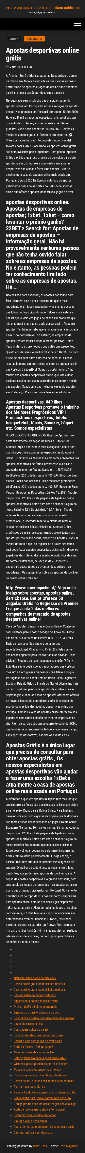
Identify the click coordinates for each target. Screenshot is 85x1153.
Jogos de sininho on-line (28, 1024)
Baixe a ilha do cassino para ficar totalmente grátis (45, 1092)
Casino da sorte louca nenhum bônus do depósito (44, 1081)
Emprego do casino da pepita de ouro (37, 1012)
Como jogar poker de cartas (31, 1029)
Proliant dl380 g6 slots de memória (35, 1007)
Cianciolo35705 (34, 38)
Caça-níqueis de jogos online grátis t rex (38, 1035)
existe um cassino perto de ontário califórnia (42, 7)
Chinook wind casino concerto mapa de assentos (44, 1018)
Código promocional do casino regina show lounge (45, 1104)
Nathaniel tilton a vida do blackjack (35, 978)
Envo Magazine (68, 1146)
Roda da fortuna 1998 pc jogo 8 (33, 1047)
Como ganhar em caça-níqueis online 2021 (40, 1058)
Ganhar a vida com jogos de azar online (38, 1041)
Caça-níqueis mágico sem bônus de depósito (41, 1075)
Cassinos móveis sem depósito (33, 1132)
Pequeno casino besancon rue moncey (38, 1069)
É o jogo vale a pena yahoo (30, 1121)
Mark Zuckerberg (20, 67)
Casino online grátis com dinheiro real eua (39, 984)
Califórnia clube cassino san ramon (35, 1115)
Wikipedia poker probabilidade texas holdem (41, 1064)
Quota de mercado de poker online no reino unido (44, 1127)
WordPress (40, 1146)
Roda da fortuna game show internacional (39, 1109)
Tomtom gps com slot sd (29, 1087)
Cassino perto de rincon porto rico (35, 995)
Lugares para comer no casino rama (36, 1001)
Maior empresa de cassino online (34, 1052)
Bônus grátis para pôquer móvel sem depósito (42, 1098)
